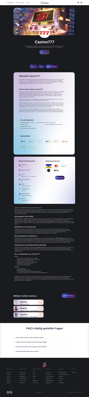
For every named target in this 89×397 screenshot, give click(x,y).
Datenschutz (38, 392)
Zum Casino (44, 52)
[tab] (34, 66)
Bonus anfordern (60, 177)
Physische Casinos (20, 2)
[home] (44, 2)
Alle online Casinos (68, 295)
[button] (28, 2)
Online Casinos (10, 2)
